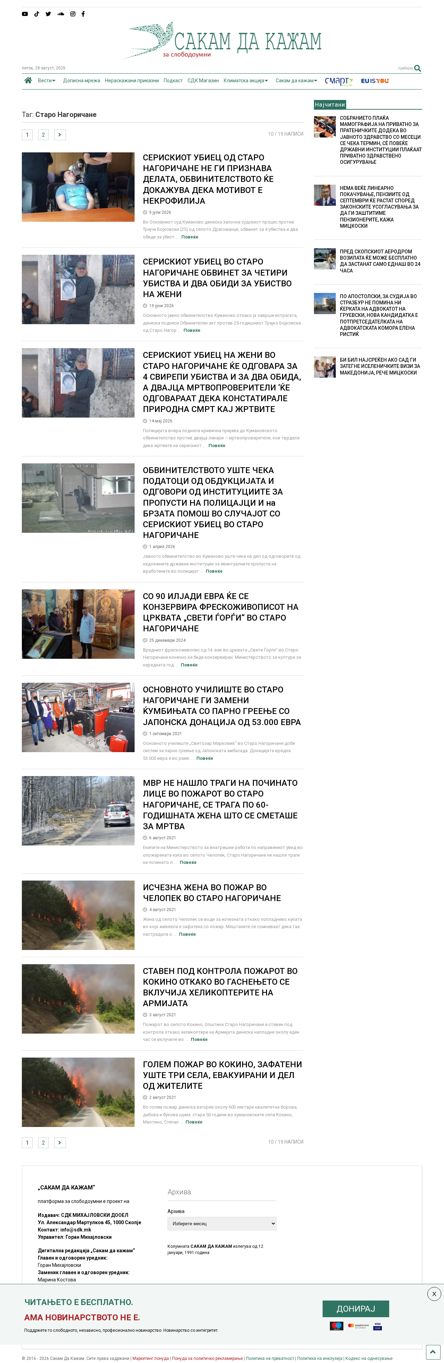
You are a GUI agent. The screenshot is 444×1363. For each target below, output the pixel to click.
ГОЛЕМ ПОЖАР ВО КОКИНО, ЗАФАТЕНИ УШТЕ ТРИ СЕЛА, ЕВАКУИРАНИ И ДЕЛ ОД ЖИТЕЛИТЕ (222, 1075)
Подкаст (173, 80)
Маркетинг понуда (151, 1358)
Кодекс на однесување (369, 1358)
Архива (176, 1211)
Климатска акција (244, 80)
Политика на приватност (270, 1358)
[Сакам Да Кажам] (222, 57)
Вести (45, 80)
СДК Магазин (203, 80)
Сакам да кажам (295, 80)
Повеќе (189, 236)
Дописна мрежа (81, 80)
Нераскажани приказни (132, 80)
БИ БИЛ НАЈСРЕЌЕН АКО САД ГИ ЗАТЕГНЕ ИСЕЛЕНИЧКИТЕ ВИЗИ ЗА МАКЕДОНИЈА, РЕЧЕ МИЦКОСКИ (380, 366)
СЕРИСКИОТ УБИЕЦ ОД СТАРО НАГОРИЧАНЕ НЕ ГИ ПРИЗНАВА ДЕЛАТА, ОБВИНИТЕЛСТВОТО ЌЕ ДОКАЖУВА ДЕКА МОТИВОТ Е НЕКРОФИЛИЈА (208, 179)
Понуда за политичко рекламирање (207, 1358)
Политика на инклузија (319, 1358)
